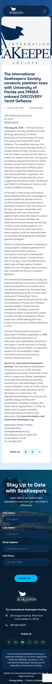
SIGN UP (25, 578)
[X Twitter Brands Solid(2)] (29, 642)
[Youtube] (22, 642)
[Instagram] (36, 642)
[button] (26, 451)
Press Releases (36, 108)
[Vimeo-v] (43, 642)
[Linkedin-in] (15, 642)
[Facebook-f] (9, 642)
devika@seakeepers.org (16, 431)
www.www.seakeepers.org (18, 419)
